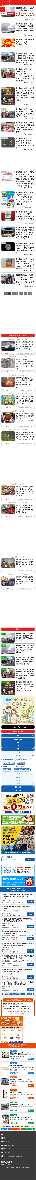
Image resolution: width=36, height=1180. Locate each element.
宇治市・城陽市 (7, 770)
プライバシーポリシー (8, 1152)
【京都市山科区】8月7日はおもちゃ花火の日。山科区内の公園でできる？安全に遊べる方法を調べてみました (25, 382)
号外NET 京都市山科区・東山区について (13, 1156)
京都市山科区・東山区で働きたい (17, 888)
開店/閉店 (23, 13)
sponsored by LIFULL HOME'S (18, 1046)
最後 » (30, 293)
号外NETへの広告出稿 (8, 1145)
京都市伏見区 (21, 763)
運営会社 (5, 1138)
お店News (31, 13)
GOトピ (3, 13)
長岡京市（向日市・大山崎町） (13, 766)
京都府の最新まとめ (8, 759)
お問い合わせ (6, 1148)
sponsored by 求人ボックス (18, 890)
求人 (17, 13)
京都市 (18, 759)
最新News (10, 13)
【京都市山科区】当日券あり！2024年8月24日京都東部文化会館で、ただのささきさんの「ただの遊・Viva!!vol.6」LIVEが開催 (25, 686)
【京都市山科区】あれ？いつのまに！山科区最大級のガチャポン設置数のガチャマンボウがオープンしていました (24, 364)
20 (21, 293)
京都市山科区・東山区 (9, 763)
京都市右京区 (26, 759)
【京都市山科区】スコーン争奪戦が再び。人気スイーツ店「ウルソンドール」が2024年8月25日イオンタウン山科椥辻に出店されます (25, 674)
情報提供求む (6, 1141)
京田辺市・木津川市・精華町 (21, 770)
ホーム (4, 1134)
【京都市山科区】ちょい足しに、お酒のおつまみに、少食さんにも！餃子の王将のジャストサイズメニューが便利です (24, 491)
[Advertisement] (18, 161)
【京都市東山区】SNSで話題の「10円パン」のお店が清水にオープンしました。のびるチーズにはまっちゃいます (25, 418)
